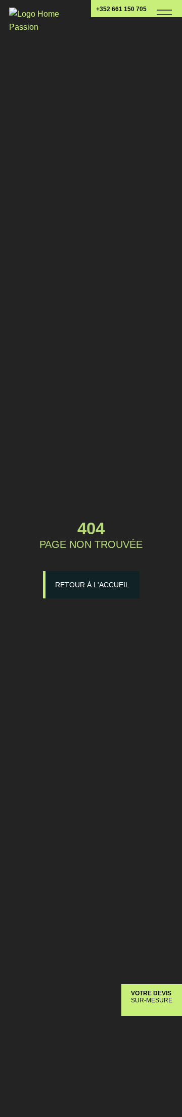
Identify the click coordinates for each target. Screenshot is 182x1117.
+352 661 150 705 (121, 9)
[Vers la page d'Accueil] (35, 16)
